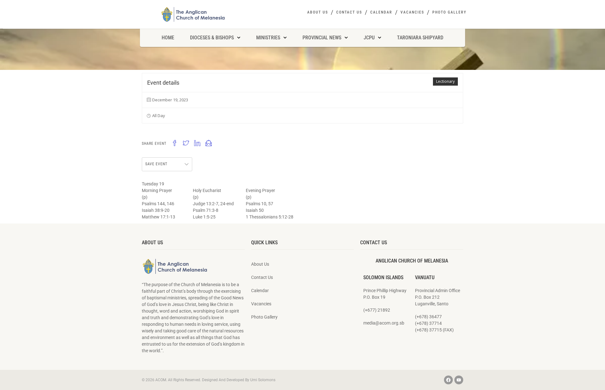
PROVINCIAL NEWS (321, 38)
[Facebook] (448, 380)
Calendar (381, 12)
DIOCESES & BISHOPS (212, 38)
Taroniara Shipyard (420, 38)
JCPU (369, 38)
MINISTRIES (268, 38)
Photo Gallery (449, 12)
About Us (317, 12)
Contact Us (349, 12)
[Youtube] (458, 380)
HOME (168, 38)
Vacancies (412, 12)
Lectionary (445, 81)
